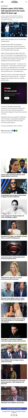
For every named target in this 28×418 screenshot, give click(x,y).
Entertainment (4, 6)
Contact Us (8, 408)
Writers (13, 408)
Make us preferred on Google (7, 132)
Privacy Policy (19, 408)
